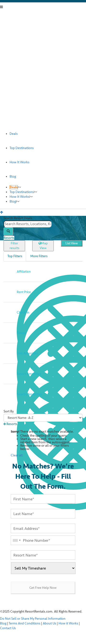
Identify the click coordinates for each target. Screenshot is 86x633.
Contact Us (8, 628)
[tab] (43, 271)
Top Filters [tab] (14, 256)
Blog (3, 623)
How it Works (68, 623)
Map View (44, 245)
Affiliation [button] (24, 272)
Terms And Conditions (24, 623)
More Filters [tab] (39, 256)
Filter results (14, 245)
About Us (49, 623)
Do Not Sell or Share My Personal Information (32, 619)
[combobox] (43, 224)
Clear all (17, 455)
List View (71, 243)
